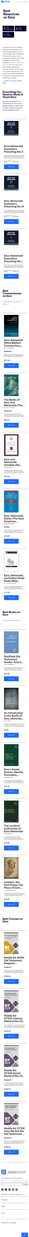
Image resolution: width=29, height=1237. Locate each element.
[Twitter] (6, 1189)
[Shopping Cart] (24, 1)
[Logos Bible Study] (5, 1)
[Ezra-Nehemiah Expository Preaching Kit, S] (11, 128)
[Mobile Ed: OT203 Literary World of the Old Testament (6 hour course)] (11, 1001)
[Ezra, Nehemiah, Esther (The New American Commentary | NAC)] (11, 501)
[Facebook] (2, 1189)
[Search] (16, 1)
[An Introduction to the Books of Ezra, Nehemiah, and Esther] (11, 699)
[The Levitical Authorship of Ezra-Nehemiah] (11, 811)
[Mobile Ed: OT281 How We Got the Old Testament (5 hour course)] (11, 1114)
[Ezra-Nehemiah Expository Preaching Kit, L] (11, 238)
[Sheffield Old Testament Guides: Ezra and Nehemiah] (11, 642)
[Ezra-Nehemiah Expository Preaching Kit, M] (11, 183)
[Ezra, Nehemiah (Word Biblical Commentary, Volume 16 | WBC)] (11, 326)
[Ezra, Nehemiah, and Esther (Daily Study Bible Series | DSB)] (11, 561)
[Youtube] (13, 1189)
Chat (24, 1235)
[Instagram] (9, 1189)
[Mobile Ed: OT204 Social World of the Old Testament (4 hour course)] (11, 1056)
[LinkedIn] (16, 1189)
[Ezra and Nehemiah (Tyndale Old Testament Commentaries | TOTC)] (11, 445)
